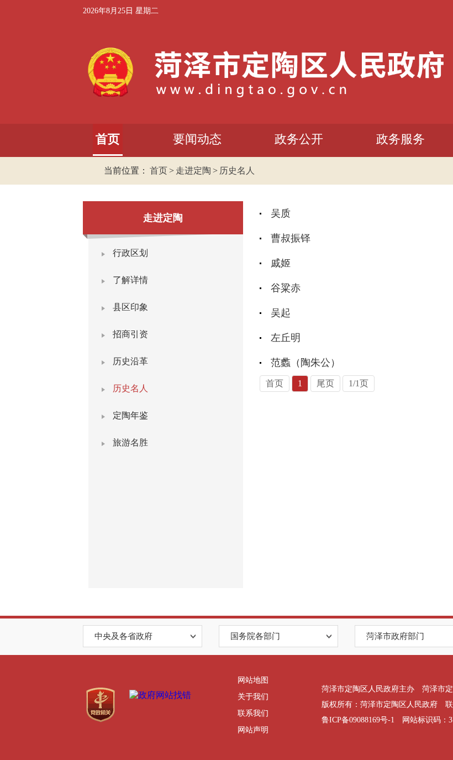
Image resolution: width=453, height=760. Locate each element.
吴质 (281, 213)
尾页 (325, 383)
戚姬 (281, 263)
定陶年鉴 (130, 415)
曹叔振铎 (290, 238)
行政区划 (130, 253)
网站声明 (253, 730)
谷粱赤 (286, 287)
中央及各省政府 (123, 636)
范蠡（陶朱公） (305, 362)
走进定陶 (193, 170)
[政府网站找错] (160, 695)
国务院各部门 (255, 636)
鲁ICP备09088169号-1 (358, 720)
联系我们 (253, 713)
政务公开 (299, 139)
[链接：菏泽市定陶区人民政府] (263, 71)
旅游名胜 (130, 442)
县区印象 (130, 307)
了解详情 (130, 280)
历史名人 (237, 170)
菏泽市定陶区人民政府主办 (368, 689)
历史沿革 (130, 361)
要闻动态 (197, 139)
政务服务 (400, 139)
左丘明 (286, 337)
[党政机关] (100, 705)
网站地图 (253, 680)
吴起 (281, 312)
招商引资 (130, 334)
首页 (108, 139)
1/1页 (358, 383)
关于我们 (253, 697)
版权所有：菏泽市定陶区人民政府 (380, 704)
